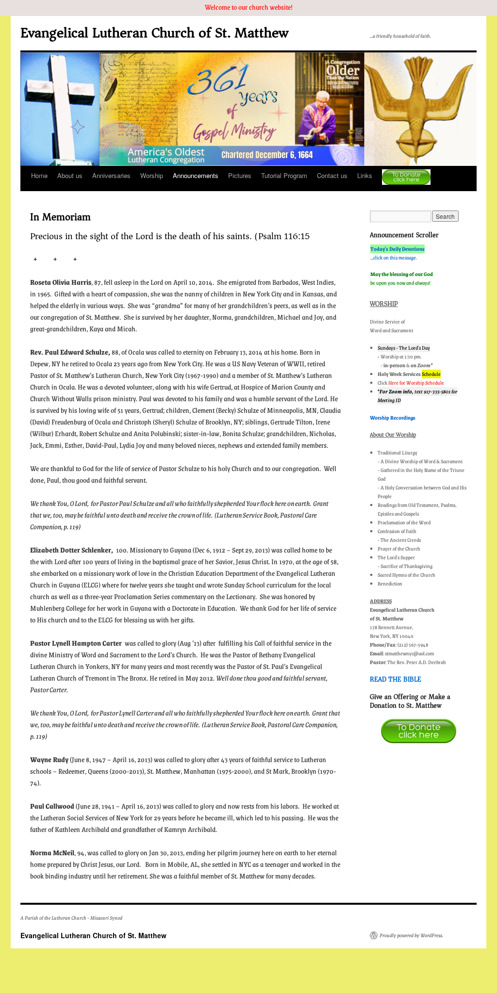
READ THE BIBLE (395, 679)
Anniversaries (111, 175)
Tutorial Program (284, 175)
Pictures (239, 175)
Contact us (332, 175)
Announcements (195, 175)
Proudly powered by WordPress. (411, 935)
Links (364, 175)
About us (70, 175)
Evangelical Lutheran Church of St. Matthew (154, 33)
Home (39, 175)
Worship (151, 175)
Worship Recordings (392, 417)
